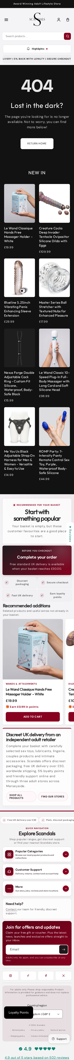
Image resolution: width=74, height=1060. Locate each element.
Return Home (37, 143)
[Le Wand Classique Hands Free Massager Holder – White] (33, 649)
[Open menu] (6, 20)
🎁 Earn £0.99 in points (22, 707)
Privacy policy (37, 1030)
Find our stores (52, 796)
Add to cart (32, 716)
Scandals (41, 1025)
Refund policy (18, 1030)
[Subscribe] (63, 949)
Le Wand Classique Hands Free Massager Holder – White (29, 691)
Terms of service (58, 1030)
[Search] (67, 36)
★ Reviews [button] (70, 534)
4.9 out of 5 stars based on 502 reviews (37, 1057)
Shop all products (16, 797)
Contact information (40, 1036)
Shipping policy (18, 1036)
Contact (11, 909)
